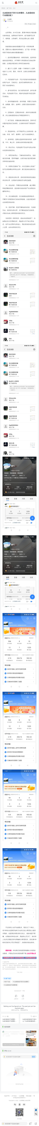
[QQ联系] (36, 1110)
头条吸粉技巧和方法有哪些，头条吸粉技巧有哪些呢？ (18, 14)
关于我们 (14, 1096)
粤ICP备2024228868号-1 (24, 1097)
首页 (3, 8)
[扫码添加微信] (36, 1114)
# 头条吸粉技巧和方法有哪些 (20, 981)
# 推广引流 (7, 981)
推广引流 (9, 8)
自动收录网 (27, 1100)
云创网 (9, 19)
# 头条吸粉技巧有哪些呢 (10, 985)
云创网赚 (21, 1096)
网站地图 (28, 1096)
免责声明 (7, 1096)
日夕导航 (5, 947)
